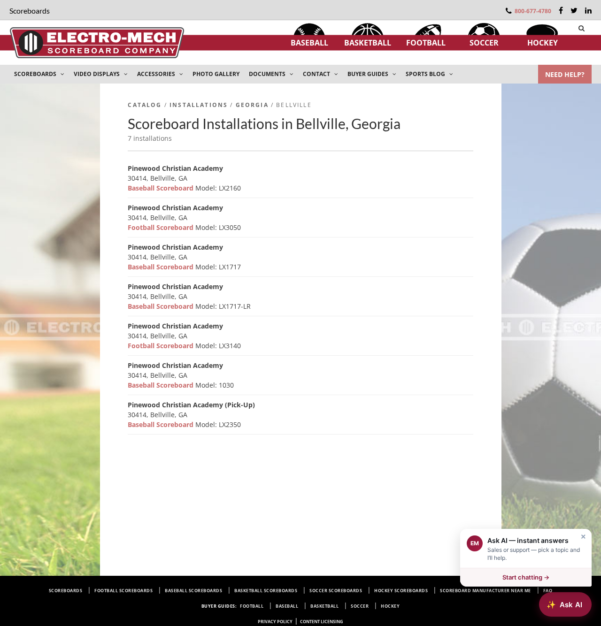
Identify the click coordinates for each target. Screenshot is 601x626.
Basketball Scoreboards (265, 591)
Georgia (252, 105)
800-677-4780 (533, 11)
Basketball (367, 43)
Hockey (542, 43)
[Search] (581, 28)
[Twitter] (574, 10)
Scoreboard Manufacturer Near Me (485, 591)
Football (426, 43)
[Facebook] (561, 10)
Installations (199, 105)
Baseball (309, 43)
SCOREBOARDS (36, 74)
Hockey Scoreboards (401, 591)
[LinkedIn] (588, 10)
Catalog (145, 105)
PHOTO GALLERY (216, 74)
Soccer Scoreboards (335, 591)
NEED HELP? (565, 74)
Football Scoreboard (161, 227)
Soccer (484, 43)
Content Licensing (321, 621)
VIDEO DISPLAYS (97, 74)
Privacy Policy (275, 621)
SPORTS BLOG (426, 74)
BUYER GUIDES (368, 74)
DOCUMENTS (268, 74)
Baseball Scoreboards (193, 591)
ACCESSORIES (157, 74)
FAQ (548, 591)
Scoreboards (66, 591)
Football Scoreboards (123, 591)
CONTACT (317, 74)
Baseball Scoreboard (161, 187)
